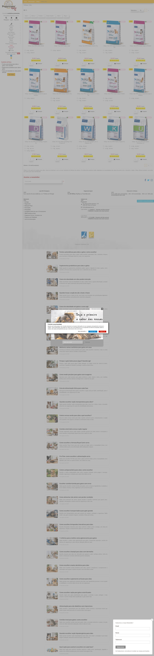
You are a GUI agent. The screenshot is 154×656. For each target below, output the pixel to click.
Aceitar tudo (93, 331)
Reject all (102, 331)
